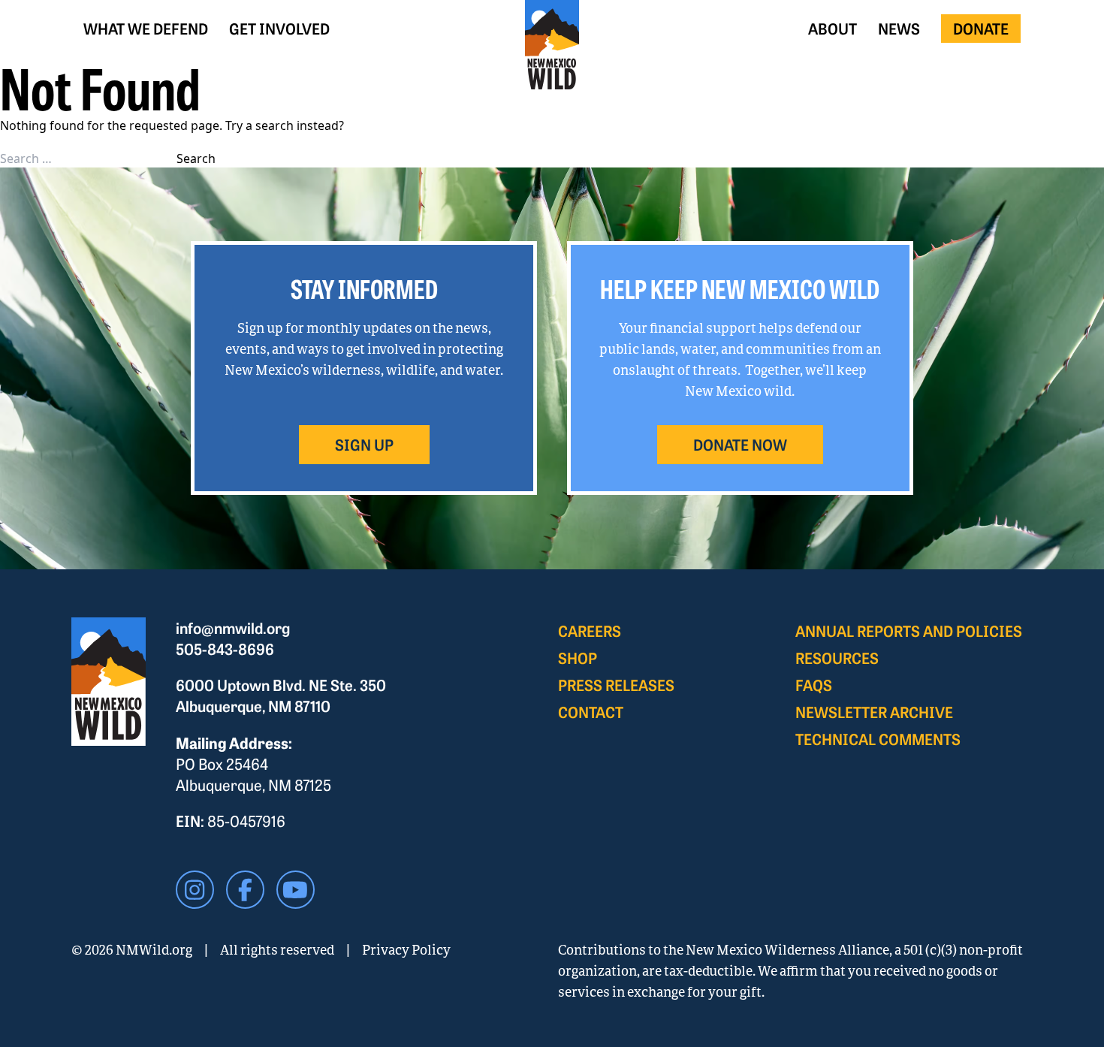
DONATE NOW (740, 444)
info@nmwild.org (233, 627)
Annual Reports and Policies (908, 630)
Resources (837, 657)
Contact (590, 712)
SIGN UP (364, 444)
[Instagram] (195, 889)
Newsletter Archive (874, 712)
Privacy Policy (406, 949)
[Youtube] (295, 889)
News (899, 28)
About (832, 28)
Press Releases (616, 684)
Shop (577, 657)
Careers (589, 630)
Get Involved (279, 28)
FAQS (813, 684)
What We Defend (145, 28)
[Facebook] (245, 889)
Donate (981, 28)
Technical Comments (878, 739)
